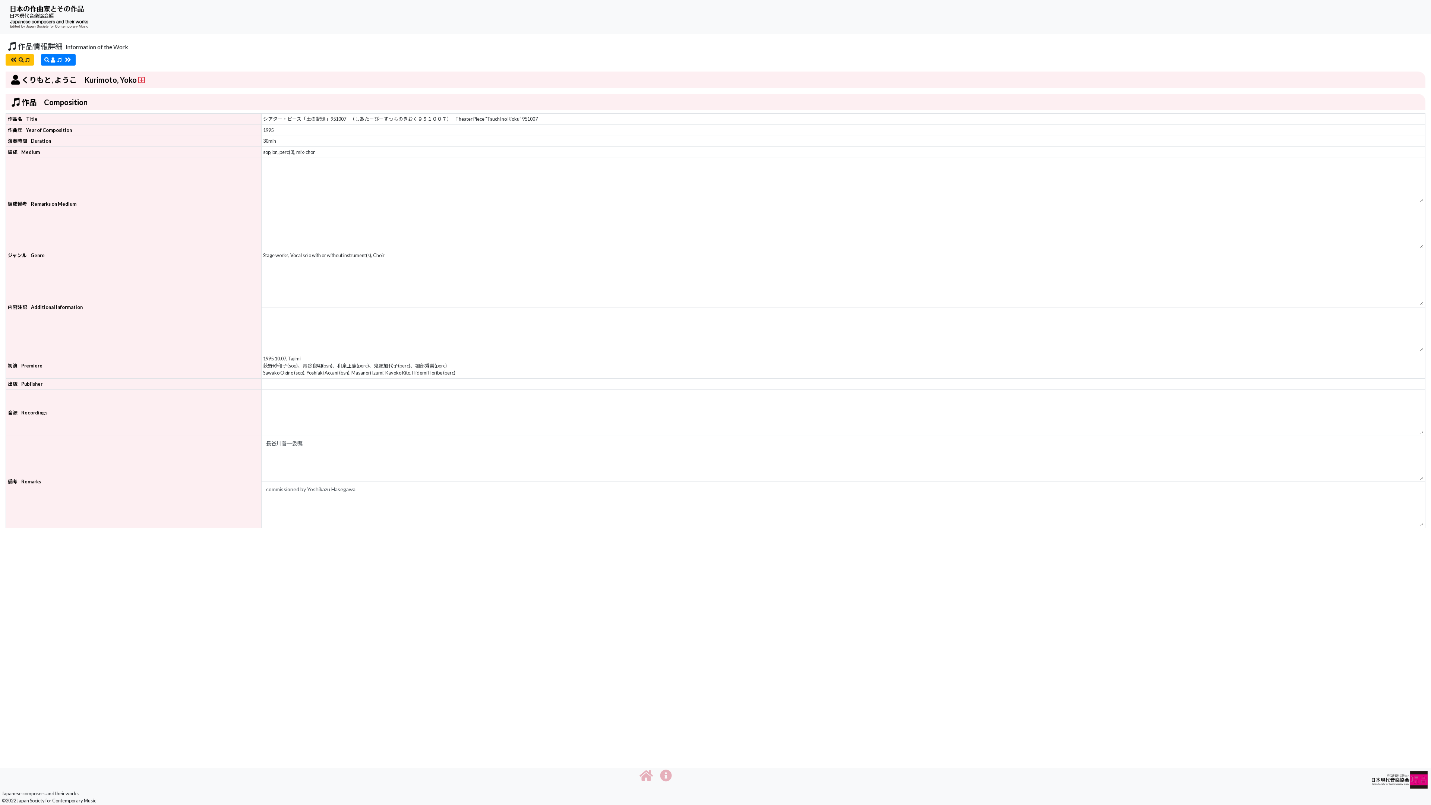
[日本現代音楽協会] (1400, 779)
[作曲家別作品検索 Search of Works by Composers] (58, 60)
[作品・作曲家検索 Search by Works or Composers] (20, 60)
